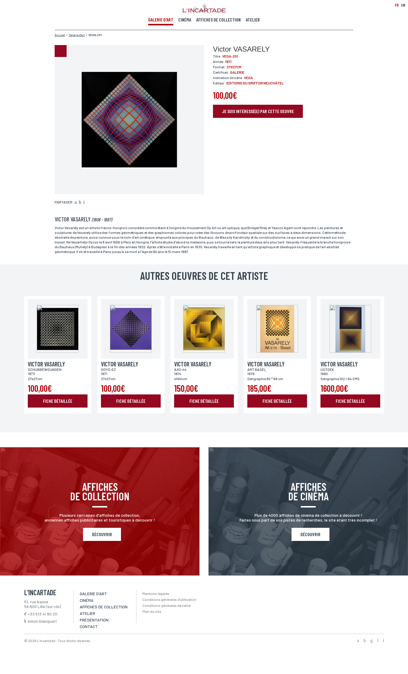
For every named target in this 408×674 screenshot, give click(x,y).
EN (403, 4)
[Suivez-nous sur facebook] (358, 641)
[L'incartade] (204, 13)
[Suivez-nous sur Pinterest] (383, 641)
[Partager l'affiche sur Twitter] (80, 202)
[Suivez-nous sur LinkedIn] (377, 641)
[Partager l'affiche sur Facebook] (76, 202)
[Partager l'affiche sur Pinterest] (84, 202)
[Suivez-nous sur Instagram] (371, 641)
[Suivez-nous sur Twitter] (364, 641)
